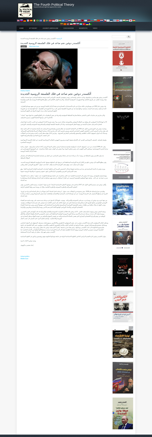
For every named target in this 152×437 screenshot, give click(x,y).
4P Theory (33, 28)
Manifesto (83, 28)
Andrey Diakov (25, 91)
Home (21, 28)
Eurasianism (69, 28)
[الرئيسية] (25, 17)
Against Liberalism (50, 28)
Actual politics (25, 256)
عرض (24, 46)
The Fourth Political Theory (54, 4)
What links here (34, 46)
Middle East (24, 258)
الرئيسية (59, 38)
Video (95, 28)
